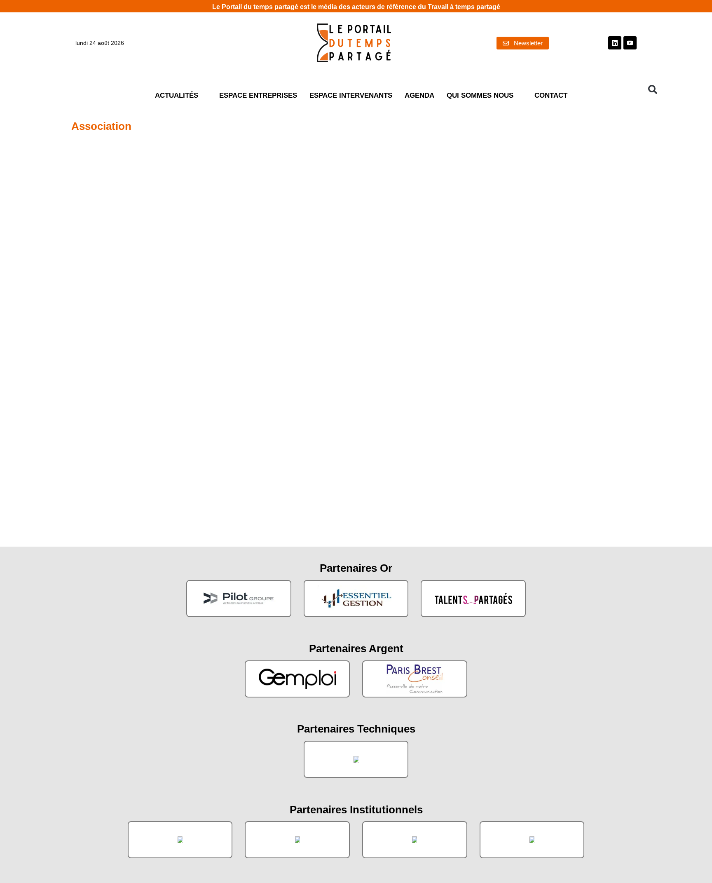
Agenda (419, 95)
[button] (652, 89)
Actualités (176, 95)
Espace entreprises (258, 95)
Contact (550, 95)
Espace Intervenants (350, 95)
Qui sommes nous (480, 95)
